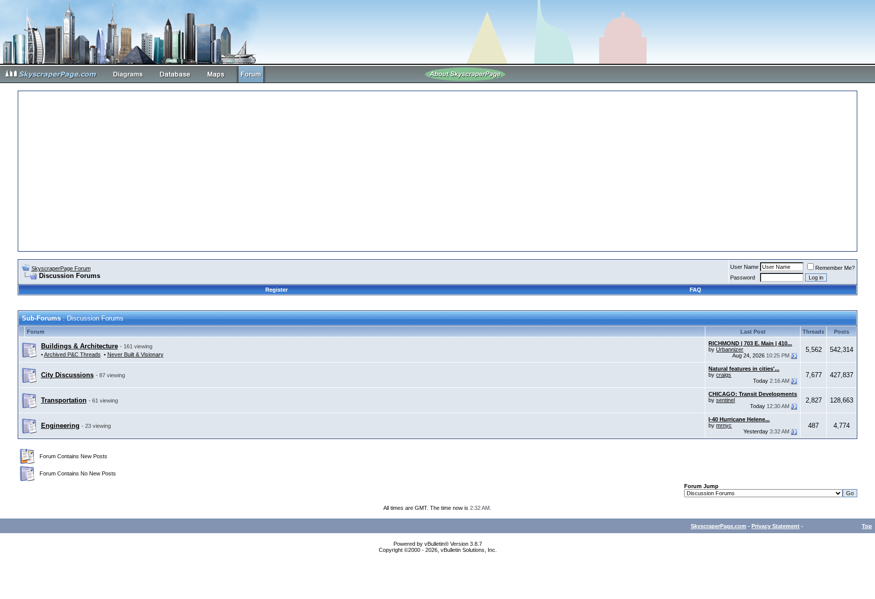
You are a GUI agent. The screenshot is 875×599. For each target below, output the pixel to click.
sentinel (725, 400)
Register (276, 290)
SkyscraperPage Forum (61, 268)
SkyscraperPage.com (718, 526)
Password (742, 277)
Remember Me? (835, 268)
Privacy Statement (775, 526)
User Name (744, 267)
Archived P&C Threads (72, 354)
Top (867, 526)
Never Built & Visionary (135, 354)
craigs (723, 375)
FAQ (695, 290)
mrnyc (724, 425)
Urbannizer (729, 349)
